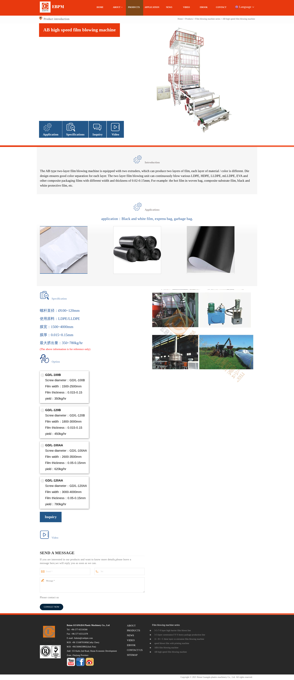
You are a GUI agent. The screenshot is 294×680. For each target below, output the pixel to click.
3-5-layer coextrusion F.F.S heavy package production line (179, 635)
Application (50, 134)
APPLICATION (152, 7)
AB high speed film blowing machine (170, 652)
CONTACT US (135, 650)
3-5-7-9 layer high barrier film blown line (172, 630)
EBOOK (204, 7)
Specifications (75, 134)
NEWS (169, 7)
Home (180, 19)
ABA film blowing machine (166, 647)
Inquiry (97, 134)
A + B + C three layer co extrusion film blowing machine (179, 639)
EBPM (57, 6)
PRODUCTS (134, 7)
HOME (100, 7)
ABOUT (116, 7)
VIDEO (186, 7)
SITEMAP (132, 655)
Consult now (51, 607)
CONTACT (221, 7)
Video (115, 134)
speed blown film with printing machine (171, 643)
